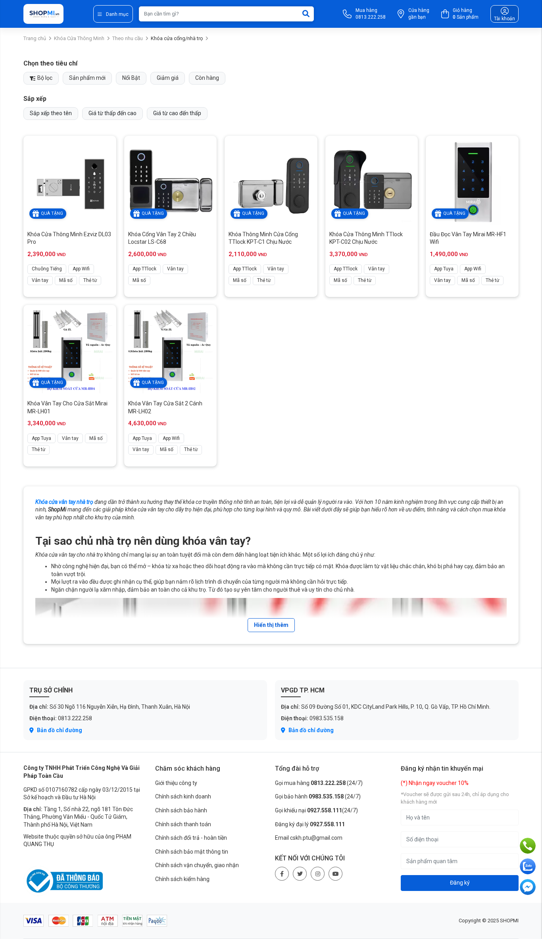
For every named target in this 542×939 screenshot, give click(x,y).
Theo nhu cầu (127, 38)
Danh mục (117, 14)
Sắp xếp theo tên (51, 113)
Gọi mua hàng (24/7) (319, 783)
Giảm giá (168, 78)
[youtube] (335, 874)
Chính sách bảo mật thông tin (191, 851)
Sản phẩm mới (87, 78)
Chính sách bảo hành (181, 810)
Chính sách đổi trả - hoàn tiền (191, 838)
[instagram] (318, 874)
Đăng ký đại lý (310, 824)
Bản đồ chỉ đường (59, 730)
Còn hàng (207, 78)
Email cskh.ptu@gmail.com (308, 838)
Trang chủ (34, 38)
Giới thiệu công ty (176, 783)
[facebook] (282, 874)
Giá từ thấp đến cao (112, 113)
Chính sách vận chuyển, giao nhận (197, 865)
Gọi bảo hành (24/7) (318, 796)
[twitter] (300, 874)
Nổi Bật (131, 78)
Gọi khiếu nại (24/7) (316, 810)
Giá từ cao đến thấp (177, 113)
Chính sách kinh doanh (183, 796)
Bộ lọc (44, 78)
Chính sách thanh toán (183, 824)
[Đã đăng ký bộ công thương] (63, 880)
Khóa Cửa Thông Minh (79, 38)
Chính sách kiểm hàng (182, 879)
